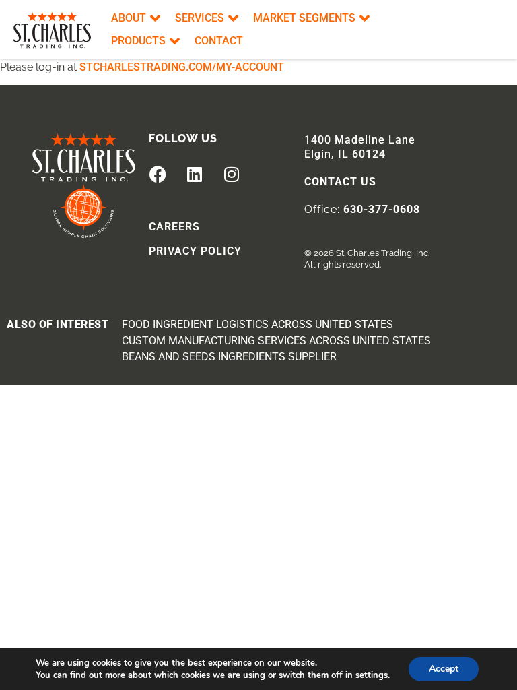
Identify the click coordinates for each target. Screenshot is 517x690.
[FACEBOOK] (157, 174)
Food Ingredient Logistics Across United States (257, 324)
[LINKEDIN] (194, 174)
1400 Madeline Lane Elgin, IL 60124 (359, 146)
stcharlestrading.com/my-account (181, 67)
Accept (443, 668)
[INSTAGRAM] (231, 174)
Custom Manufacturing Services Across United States (276, 340)
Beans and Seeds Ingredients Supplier (229, 356)
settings (371, 675)
